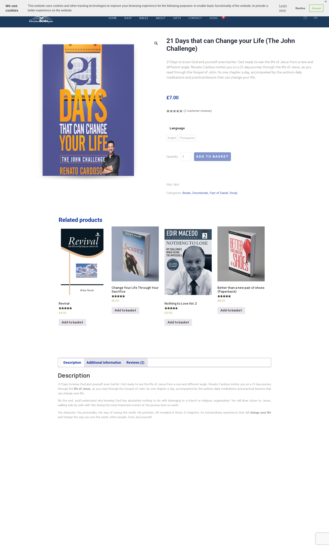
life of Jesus (82, 389)
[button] (156, 43)
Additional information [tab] (103, 362)
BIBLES (143, 18)
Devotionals (200, 193)
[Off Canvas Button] (315, 18)
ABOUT (160, 18)
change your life (260, 412)
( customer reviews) (198, 111)
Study (233, 193)
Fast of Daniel (219, 193)
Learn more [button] (283, 8)
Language (177, 128)
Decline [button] (300, 8)
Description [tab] (72, 362)
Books (186, 193)
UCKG (213, 18)
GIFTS (177, 18)
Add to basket (212, 157)
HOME (113, 18)
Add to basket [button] (72, 322)
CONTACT (195, 18)
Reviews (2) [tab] (135, 362)
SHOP (128, 18)
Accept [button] (316, 8)
